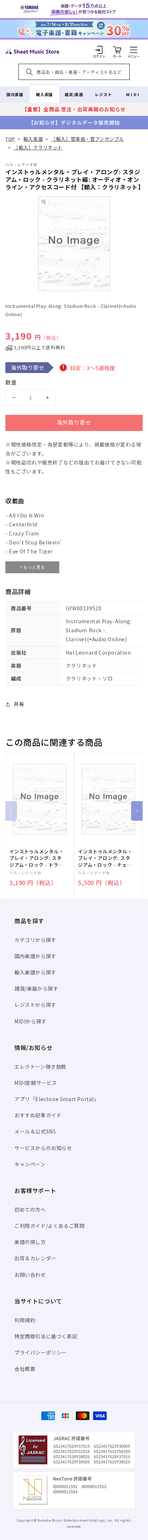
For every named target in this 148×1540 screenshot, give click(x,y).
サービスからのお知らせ (43, 1147)
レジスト (103, 94)
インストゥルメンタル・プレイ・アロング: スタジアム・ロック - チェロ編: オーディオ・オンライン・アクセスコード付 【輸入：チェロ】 (105, 858)
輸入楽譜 (44, 94)
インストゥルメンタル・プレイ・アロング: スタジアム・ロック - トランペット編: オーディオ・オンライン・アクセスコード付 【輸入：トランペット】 (37, 858)
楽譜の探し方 (30, 1241)
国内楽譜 (14, 94)
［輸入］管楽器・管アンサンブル (87, 138)
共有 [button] (19, 704)
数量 (11, 382)
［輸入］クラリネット (38, 147)
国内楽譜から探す (35, 956)
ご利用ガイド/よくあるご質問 (49, 1225)
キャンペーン (30, 1164)
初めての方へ (30, 1209)
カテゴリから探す (35, 939)
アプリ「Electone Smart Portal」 (56, 1099)
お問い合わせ (30, 1274)
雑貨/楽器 (74, 94)
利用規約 (24, 1320)
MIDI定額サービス (35, 1082)
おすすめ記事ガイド (37, 1115)
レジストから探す (35, 1004)
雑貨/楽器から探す (36, 988)
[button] (134, 50)
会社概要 (24, 1368)
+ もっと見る (32, 567)
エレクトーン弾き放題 (40, 1066)
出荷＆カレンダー (35, 1258)
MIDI (133, 94)
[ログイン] (99, 50)
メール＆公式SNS (35, 1131)
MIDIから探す (30, 1021)
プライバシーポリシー (40, 1352)
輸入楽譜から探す (35, 972)
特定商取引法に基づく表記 (45, 1336)
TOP (10, 138)
